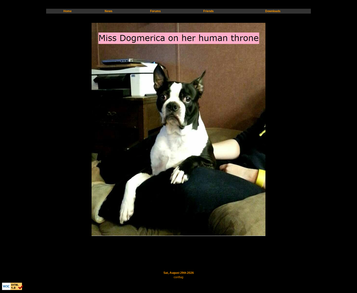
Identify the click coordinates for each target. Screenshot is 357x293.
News (108, 11)
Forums (155, 11)
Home (67, 11)
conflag (178, 277)
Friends (208, 11)
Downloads (272, 11)
